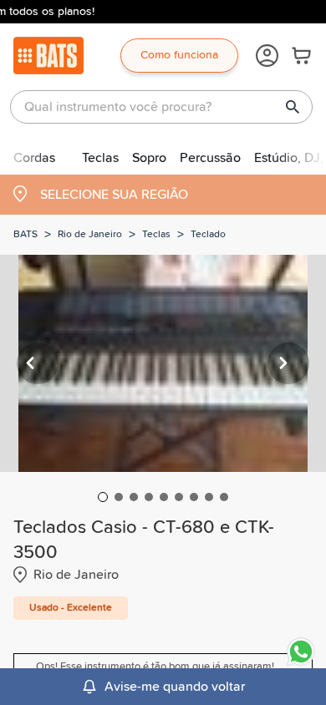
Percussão (210, 158)
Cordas (34, 158)
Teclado (208, 235)
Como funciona (179, 55)
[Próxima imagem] (288, 363)
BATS (25, 235)
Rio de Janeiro (90, 235)
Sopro (149, 158)
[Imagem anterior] (38, 363)
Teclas (100, 158)
